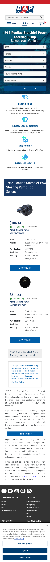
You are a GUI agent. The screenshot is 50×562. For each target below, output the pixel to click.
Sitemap (29, 516)
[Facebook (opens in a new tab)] (4, 491)
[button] (12, 23)
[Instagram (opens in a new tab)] (22, 491)
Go (25, 88)
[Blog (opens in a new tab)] (29, 491)
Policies (3, 502)
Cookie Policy (19, 539)
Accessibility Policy (32, 507)
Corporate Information (33, 502)
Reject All (25, 550)
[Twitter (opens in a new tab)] (10, 491)
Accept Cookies (25, 557)
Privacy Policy (30, 505)
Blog (27, 513)
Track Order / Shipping (8, 510)
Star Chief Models (18, 382)
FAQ (2, 507)
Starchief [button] (8, 60)
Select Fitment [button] (10, 80)
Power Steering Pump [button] (13, 74)
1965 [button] (7, 47)
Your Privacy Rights (25, 543)
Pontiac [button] (8, 54)
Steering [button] (8, 67)
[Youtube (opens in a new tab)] (16, 491)
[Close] (47, 525)
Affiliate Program (31, 510)
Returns (3, 505)
